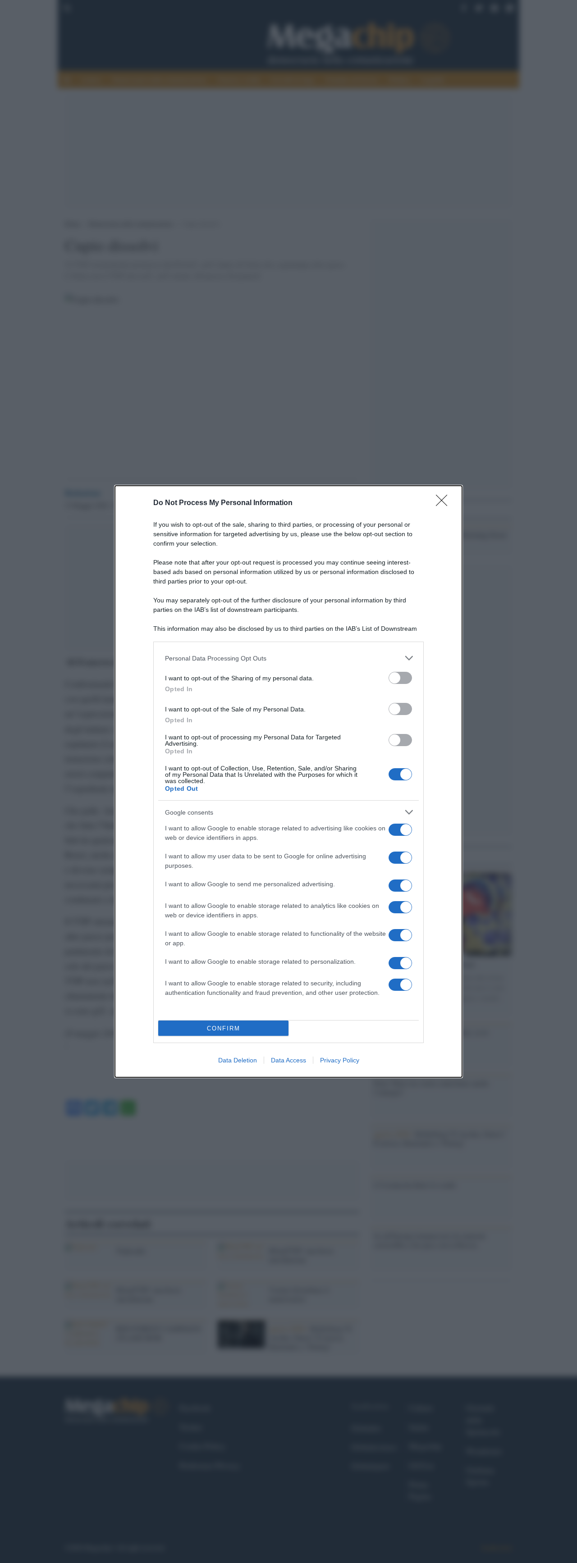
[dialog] (288, 781)
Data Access (288, 1060)
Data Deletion (237, 1060)
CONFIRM (223, 1028)
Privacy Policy (339, 1060)
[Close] (444, 503)
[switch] (400, 678)
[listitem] (288, 658)
